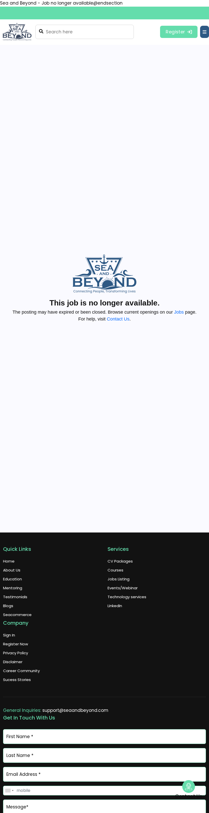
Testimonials (15, 596)
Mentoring (12, 588)
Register (175, 32)
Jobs (179, 312)
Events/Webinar (123, 588)
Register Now (15, 644)
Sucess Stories (17, 679)
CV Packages (120, 561)
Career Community (21, 670)
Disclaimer (12, 661)
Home (9, 561)
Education (12, 579)
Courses (115, 570)
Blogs (8, 605)
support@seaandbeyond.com (75, 710)
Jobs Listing (118, 579)
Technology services (127, 596)
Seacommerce (17, 614)
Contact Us (118, 319)
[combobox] (9, 790)
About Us (11, 570)
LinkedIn (115, 605)
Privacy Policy (15, 653)
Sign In (9, 635)
